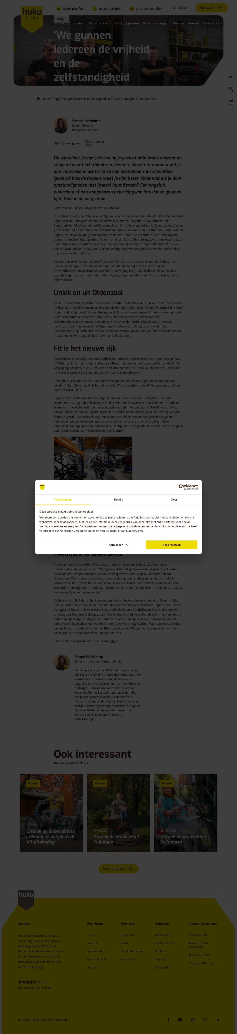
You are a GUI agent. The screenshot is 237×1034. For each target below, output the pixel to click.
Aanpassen (116, 544)
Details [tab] (118, 499)
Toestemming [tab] (63, 499)
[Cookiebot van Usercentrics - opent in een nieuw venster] (181, 487)
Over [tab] (174, 499)
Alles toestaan (171, 544)
